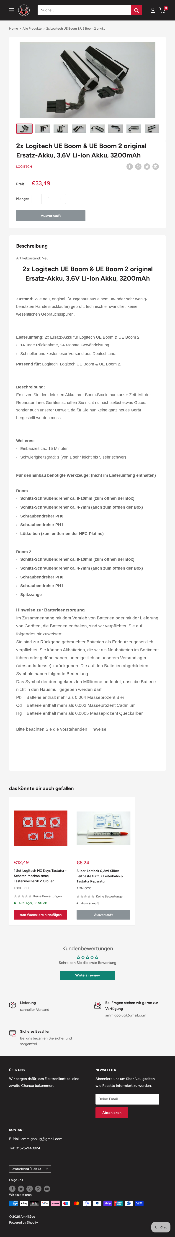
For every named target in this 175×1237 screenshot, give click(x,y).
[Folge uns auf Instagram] (29, 1189)
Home (13, 28)
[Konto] (153, 10)
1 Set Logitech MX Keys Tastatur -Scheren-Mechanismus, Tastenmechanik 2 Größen (40, 876)
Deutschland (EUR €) (26, 1169)
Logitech (24, 167)
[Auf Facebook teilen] (129, 166)
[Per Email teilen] (155, 166)
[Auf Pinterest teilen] (138, 166)
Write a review (87, 975)
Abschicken (111, 1112)
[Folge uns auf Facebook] (12, 1189)
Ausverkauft (51, 215)
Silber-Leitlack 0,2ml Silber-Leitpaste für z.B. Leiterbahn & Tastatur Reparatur (100, 876)
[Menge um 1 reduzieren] (36, 199)
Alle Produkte (32, 28)
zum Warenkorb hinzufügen (41, 915)
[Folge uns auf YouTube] (47, 1189)
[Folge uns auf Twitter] (21, 1189)
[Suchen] (136, 10)
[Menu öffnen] (11, 10)
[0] (162, 10)
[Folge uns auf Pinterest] (38, 1189)
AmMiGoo (84, 888)
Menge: (22, 199)
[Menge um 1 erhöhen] (61, 199)
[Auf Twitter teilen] (147, 166)
